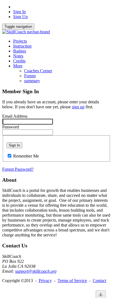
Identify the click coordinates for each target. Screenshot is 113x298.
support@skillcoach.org (35, 271)
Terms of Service (72, 280)
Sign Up (20, 16)
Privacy (45, 280)
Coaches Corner (38, 70)
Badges (19, 51)
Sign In (19, 11)
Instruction (22, 46)
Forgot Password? (17, 169)
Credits (19, 61)
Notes (18, 56)
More (17, 66)
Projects (20, 41)
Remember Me (26, 156)
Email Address (14, 116)
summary (32, 80)
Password (10, 127)
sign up (78, 106)
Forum (30, 75)
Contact (99, 280)
